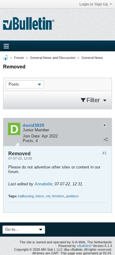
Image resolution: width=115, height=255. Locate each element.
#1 (104, 153)
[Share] (105, 139)
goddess (72, 196)
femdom (58, 196)
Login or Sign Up (93, 4)
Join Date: (32, 136)
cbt (48, 196)
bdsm (40, 196)
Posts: (28, 140)
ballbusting (26, 196)
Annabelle (43, 184)
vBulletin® (84, 246)
